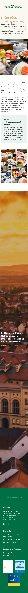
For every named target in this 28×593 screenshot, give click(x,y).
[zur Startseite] (14, 6)
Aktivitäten (5, 345)
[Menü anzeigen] (25, 3)
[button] (26, 57)
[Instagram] (7, 524)
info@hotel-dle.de (12, 520)
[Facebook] (4, 524)
